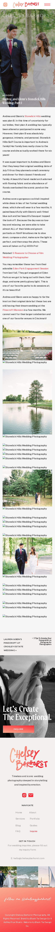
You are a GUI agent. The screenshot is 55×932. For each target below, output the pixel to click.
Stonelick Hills (32, 116)
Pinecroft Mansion (13, 309)
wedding (8, 95)
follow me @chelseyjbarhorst (28, 899)
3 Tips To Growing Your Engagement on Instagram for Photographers (42, 641)
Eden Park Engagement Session (30, 268)
